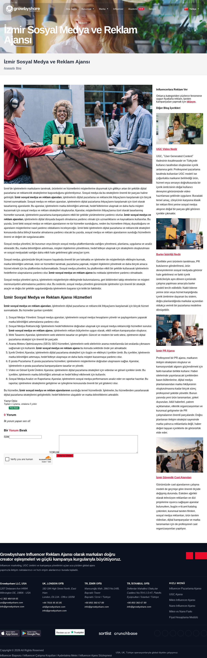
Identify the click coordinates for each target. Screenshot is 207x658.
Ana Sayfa (71, 9)
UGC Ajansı (176, 594)
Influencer (118, 9)
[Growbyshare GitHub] (196, 633)
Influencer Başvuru (11, 655)
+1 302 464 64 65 (9, 598)
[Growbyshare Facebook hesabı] (165, 633)
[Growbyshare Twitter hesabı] (173, 633)
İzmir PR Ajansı (165, 350)
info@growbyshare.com (12, 606)
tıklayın (191, 101)
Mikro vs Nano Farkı (180, 611)
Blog (18, 68)
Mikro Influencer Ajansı (182, 600)
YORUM (54, 452)
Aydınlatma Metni (68, 655)
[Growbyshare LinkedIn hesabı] (188, 633)
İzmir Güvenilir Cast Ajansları (173, 477)
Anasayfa (9, 68)
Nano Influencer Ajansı (182, 605)
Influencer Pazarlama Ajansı (185, 588)
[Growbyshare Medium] (204, 633)
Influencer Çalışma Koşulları (39, 655)
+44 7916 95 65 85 (52, 602)
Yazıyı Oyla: (20, 402)
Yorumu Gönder (65, 455)
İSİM (6, 436)
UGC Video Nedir (166, 149)
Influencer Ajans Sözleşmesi (95, 655)
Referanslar (201, 555)
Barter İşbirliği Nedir (168, 254)
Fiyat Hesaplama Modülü (183, 617)
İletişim (152, 9)
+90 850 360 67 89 (94, 602)
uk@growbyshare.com (53, 606)
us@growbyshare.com (11, 602)
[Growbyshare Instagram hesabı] (157, 633)
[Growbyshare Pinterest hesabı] (181, 633)
